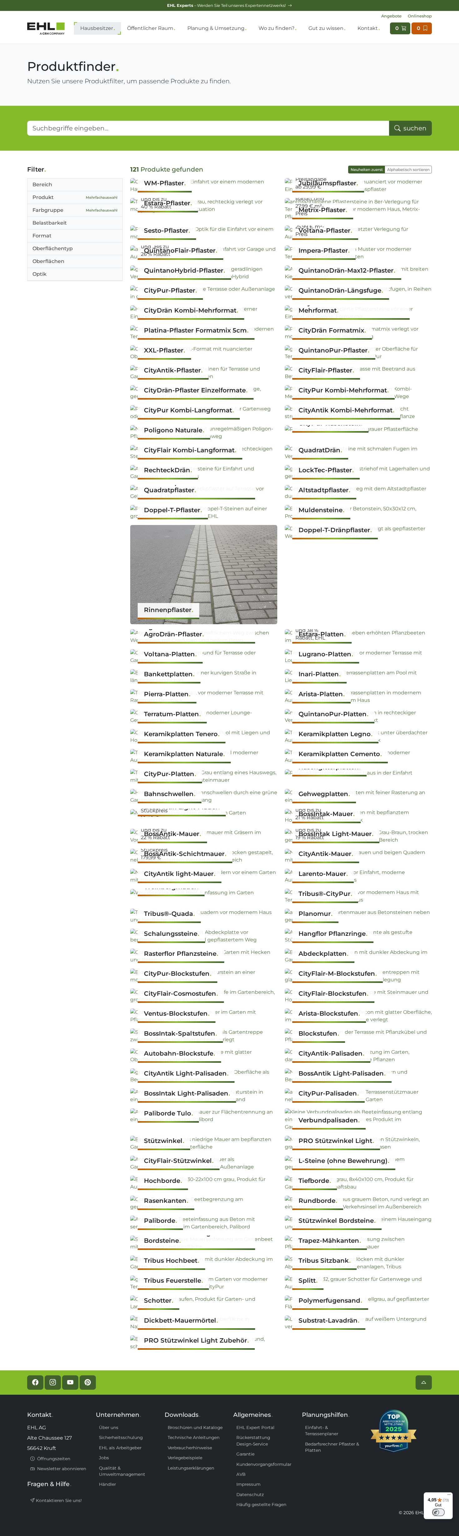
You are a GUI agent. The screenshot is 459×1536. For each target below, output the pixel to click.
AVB (240, 1474)
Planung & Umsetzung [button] (215, 28)
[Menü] (449, 1496)
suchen (414, 128)
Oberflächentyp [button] (52, 248)
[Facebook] (35, 1382)
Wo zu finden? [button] (276, 28)
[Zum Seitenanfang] (424, 1382)
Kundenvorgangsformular (263, 1464)
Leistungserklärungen (191, 1468)
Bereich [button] (42, 184)
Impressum (248, 1484)
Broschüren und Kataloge (195, 1427)
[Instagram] (53, 1382)
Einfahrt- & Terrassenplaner (321, 1430)
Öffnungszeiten (53, 1458)
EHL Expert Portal (255, 1427)
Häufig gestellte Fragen (261, 1504)
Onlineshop (420, 16)
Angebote (391, 16)
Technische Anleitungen (194, 1437)
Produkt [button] (74, 197)
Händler (107, 1484)
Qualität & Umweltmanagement (122, 1471)
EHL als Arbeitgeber (120, 1447)
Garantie (245, 1453)
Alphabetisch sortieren (408, 169)
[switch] (438, 1512)
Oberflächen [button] (48, 261)
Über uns (108, 1427)
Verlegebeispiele (185, 1457)
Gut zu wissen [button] (325, 28)
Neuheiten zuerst (367, 169)
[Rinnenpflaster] (203, 574)
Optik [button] (39, 274)
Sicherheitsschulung (121, 1437)
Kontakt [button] (368, 28)
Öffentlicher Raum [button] (150, 28)
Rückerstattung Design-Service (253, 1440)
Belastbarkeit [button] (49, 223)
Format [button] (42, 236)
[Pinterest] (88, 1382)
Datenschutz (250, 1494)
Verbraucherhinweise (190, 1447)
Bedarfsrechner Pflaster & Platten (332, 1447)
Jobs (104, 1457)
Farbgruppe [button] (74, 210)
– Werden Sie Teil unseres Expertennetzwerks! (227, 5)
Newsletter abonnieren (61, 1468)
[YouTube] (70, 1382)
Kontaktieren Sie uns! (58, 1500)
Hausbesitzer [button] (96, 28)
